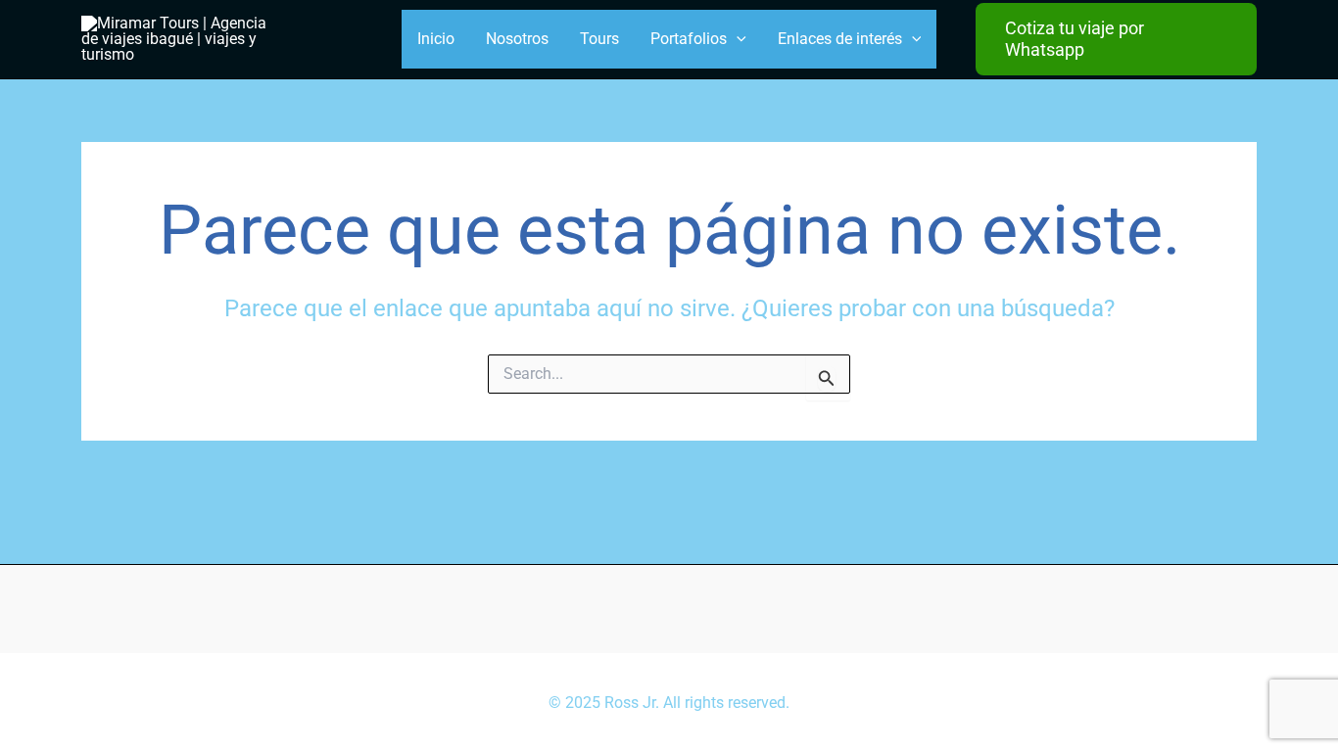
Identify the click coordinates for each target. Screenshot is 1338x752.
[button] (1116, 38)
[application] (736, 39)
